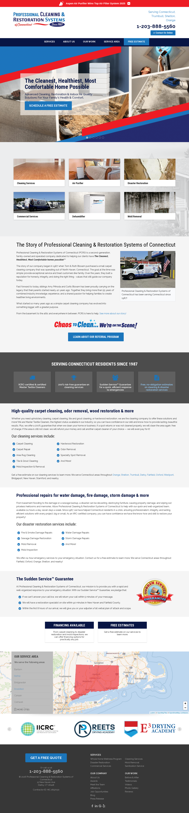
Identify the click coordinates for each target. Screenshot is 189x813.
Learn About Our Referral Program (96, 337)
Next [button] (183, 94)
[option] (94, 94)
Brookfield (19, 689)
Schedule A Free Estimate (48, 105)
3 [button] (93, 138)
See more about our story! (112, 313)
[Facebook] (92, 806)
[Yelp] (104, 806)
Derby (143, 475)
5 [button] (100, 138)
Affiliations (95, 788)
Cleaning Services (134, 759)
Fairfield (151, 475)
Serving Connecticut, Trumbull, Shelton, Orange (161, 16)
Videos (128, 784)
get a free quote (46, 758)
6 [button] (103, 138)
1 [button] (87, 138)
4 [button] (97, 138)
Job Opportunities (99, 791)
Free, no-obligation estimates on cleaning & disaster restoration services (157, 387)
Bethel (17, 676)
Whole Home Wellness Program (106, 759)
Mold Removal (132, 762)
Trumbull (134, 475)
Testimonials (131, 781)
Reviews (129, 791)
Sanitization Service (134, 766)
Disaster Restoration (100, 762)
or (163, 32)
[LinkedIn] (96, 806)
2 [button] (90, 138)
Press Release (97, 798)
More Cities (23, 709)
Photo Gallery (131, 788)
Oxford (159, 475)
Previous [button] (6, 94)
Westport (169, 475)
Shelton (125, 475)
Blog (92, 795)
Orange (116, 475)
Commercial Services (100, 766)
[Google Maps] (100, 806)
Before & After (132, 777)
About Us (94, 777)
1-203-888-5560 (156, 26)
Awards (94, 781)
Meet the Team (97, 784)
